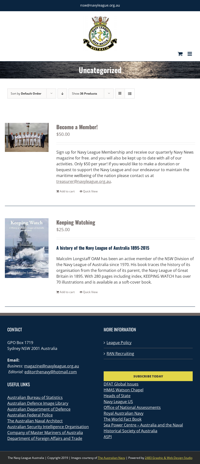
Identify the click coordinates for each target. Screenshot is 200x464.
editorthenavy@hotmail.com (50, 372)
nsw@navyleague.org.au (100, 5)
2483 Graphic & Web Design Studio (168, 458)
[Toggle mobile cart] (180, 53)
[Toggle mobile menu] (190, 53)
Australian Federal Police (30, 415)
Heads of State (117, 395)
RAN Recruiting (120, 353)
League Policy (119, 342)
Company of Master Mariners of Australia (45, 432)
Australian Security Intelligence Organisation (48, 426)
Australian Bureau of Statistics (35, 397)
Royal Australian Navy (123, 413)
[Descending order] (62, 94)
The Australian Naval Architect (35, 421)
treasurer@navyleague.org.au (83, 181)
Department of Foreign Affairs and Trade (44, 438)
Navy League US (118, 401)
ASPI (108, 436)
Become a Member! (77, 127)
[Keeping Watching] (27, 248)
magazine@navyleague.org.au (51, 366)
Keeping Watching (75, 222)
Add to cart (67, 191)
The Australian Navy (111, 458)
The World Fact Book (122, 419)
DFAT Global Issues (121, 384)
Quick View (90, 191)
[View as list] (129, 93)
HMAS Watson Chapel (123, 390)
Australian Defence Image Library (37, 403)
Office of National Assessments (132, 407)
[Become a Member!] (27, 137)
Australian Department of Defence (38, 409)
